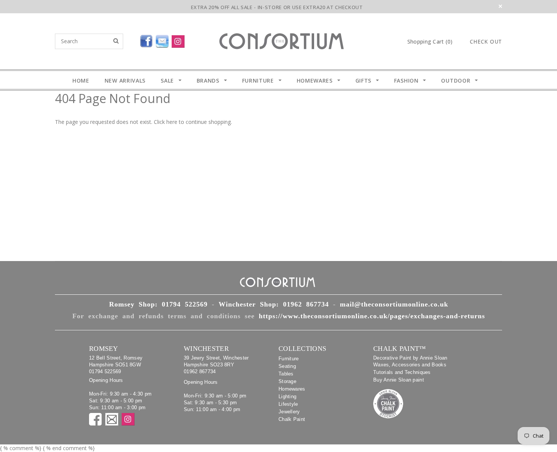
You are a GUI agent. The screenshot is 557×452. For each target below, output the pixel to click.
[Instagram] (180, 39)
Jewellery (289, 411)
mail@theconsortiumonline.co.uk (394, 304)
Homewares (291, 389)
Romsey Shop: (158, 304)
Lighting (287, 396)
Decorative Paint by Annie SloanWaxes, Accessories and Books (410, 361)
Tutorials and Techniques (402, 372)
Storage (287, 381)
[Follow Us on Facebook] (129, 39)
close (500, 6)
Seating (287, 366)
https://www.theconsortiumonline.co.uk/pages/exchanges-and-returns (372, 316)
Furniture (288, 358)
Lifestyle (288, 404)
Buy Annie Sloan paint (398, 380)
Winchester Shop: (274, 304)
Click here (166, 121)
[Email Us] (164, 39)
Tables (286, 374)
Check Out (486, 41)
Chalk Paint (291, 419)
